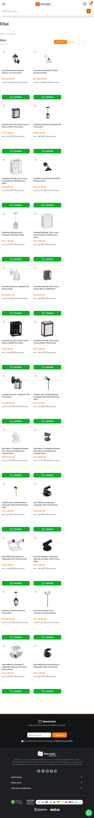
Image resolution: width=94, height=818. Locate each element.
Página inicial (5, 34)
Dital (13, 34)
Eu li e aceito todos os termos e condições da (48, 741)
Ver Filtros (60, 42)
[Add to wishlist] (3, 51)
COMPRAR (18, 97)
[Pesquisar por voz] (3, 11)
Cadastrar (59, 735)
